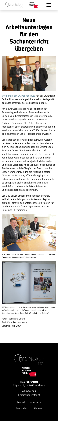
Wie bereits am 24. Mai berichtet (18, 96)
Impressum (35, 402)
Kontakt (21, 402)
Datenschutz (22, 408)
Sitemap (37, 408)
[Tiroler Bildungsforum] (34, 5)
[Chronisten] (29, 359)
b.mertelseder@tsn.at (29, 395)
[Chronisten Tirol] (14, 5)
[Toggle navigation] (49, 5)
